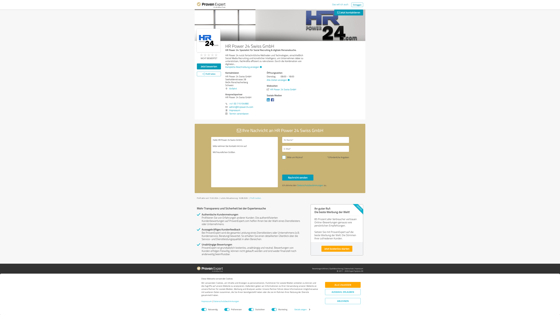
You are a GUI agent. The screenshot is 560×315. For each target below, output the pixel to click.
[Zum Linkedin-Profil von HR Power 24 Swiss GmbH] (269, 101)
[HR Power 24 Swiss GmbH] (208, 40)
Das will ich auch (340, 4)
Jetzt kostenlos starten (336, 249)
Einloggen (357, 4)
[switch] (227, 309)
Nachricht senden (298, 177)
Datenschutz (349, 268)
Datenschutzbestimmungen (226, 301)
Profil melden (255, 198)
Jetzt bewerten (209, 66)
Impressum (206, 301)
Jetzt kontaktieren (350, 12)
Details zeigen (300, 309)
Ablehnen (343, 301)
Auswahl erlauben (343, 292)
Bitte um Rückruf (295, 157)
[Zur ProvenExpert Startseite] (211, 5)
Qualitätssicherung (336, 268)
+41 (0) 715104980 (239, 103)
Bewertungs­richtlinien (320, 268)
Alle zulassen (343, 285)
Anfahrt (233, 88)
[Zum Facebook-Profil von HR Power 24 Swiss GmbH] (273, 101)
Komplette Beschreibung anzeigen (242, 67)
